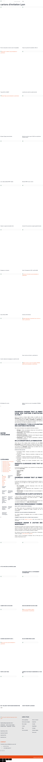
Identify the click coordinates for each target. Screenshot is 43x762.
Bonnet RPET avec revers (27, 181)
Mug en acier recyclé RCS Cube (29, 605)
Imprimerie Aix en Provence (8, 461)
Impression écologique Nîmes (10, 491)
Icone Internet (39, 757)
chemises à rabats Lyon (10, 507)
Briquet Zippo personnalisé (6, 136)
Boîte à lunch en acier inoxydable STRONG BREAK (31, 404)
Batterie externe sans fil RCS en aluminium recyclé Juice (31, 137)
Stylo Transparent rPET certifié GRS (30, 270)
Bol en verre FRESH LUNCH (28, 638)
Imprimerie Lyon (6, 466)
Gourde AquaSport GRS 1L (7, 638)
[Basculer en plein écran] (4, 759)
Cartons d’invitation (26, 314)
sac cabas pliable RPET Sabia (7, 181)
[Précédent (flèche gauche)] (1, 761)
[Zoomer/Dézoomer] (1, 759)
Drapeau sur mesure (5, 270)
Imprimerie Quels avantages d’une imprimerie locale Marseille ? (4, 500)
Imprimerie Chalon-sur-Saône (4, 492)
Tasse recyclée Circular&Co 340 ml (30, 47)
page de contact (28, 519)
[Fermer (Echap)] (10, 759)
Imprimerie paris (6, 471)
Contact (3, 741)
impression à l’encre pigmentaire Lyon (10, 498)
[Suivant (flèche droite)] (4, 761)
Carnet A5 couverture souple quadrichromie (31, 225)
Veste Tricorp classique (28, 705)
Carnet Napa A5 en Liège (6, 605)
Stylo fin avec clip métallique (8, 566)
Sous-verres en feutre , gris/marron (30, 355)
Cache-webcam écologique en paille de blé (10, 358)
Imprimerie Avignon (6, 464)
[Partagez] (7, 759)
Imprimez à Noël (4, 487)
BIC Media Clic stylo (5, 403)
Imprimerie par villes (7, 470)
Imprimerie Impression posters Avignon (4, 508)
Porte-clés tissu (5, 671)
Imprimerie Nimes (6, 469)
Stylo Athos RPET (4, 314)
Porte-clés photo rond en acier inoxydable (10, 47)
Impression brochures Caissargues (4, 513)
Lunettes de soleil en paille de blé (29, 92)
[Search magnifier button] (23, 1)
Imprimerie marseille (7, 467)
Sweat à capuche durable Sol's (7, 225)
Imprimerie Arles (6, 462)
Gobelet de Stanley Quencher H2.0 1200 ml (32, 672)
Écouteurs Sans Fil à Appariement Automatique (30, 572)
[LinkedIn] (2, 750)
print (23, 533)
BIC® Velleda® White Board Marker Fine (10, 705)
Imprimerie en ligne (6, 465)
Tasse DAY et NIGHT (5, 92)
